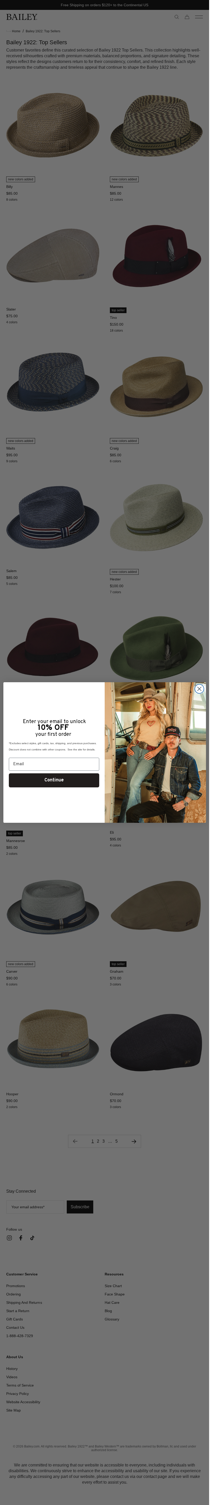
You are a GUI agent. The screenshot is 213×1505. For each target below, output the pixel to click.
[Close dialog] (199, 688)
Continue (54, 780)
